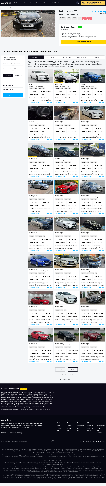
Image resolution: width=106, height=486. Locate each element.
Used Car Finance (57, 3)
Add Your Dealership (15, 433)
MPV (78, 431)
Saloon (79, 423)
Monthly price (18, 75)
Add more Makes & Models (17, 72)
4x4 (78, 428)
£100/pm (90, 426)
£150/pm (90, 428)
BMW (59, 426)
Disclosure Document (92, 441)
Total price (8, 75)
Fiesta (69, 423)
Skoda (59, 428)
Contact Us (4, 433)
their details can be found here (55, 458)
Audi (58, 423)
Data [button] (25, 3)
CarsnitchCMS (23, 441)
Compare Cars (34, 3)
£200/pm (90, 431)
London (99, 423)
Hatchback (80, 426)
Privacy (82, 441)
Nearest (97, 57)
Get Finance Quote (34, 102)
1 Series (69, 428)
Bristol (99, 428)
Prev (60, 369)
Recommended (51, 57)
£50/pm (89, 423)
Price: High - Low (81, 57)
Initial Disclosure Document (43, 455)
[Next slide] (52, 23)
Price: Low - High (66, 57)
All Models (70, 431)
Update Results (13, 95)
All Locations (100, 432)
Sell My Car (45, 3)
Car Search (17, 3)
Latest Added (36, 57)
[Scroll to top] (53, 441)
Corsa (69, 426)
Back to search (7, 8)
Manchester (101, 426)
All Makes (60, 431)
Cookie (102, 441)
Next (72, 369)
